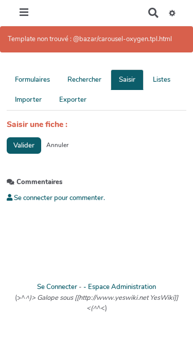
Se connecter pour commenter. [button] (58, 198)
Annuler (57, 145)
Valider (23, 145)
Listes (161, 79)
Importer (28, 99)
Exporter (72, 99)
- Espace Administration (119, 287)
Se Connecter (57, 287)
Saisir (127, 79)
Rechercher (84, 79)
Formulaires (32, 79)
